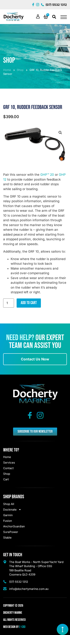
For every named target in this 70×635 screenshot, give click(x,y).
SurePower (10, 532)
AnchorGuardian (14, 526)
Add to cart (29, 302)
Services (9, 462)
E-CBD (22, 627)
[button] (54, 16)
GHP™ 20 (47, 174)
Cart (6, 479)
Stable (7, 537)
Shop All (8, 504)
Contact (8, 468)
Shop (20, 69)
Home (7, 69)
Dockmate (10, 509)
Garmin (8, 515)
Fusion (7, 521)
